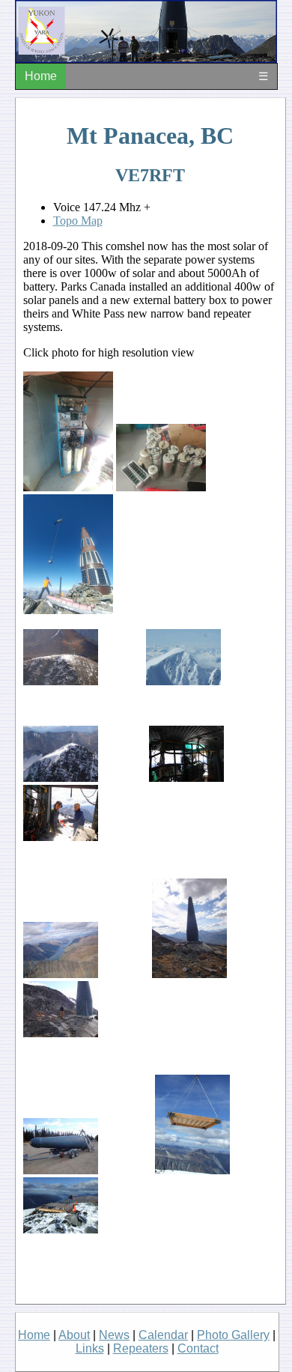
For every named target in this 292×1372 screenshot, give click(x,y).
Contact (198, 1348)
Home (41, 76)
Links (90, 1348)
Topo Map (78, 220)
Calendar (163, 1335)
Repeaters (140, 1348)
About (74, 1335)
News (114, 1335)
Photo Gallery (233, 1335)
